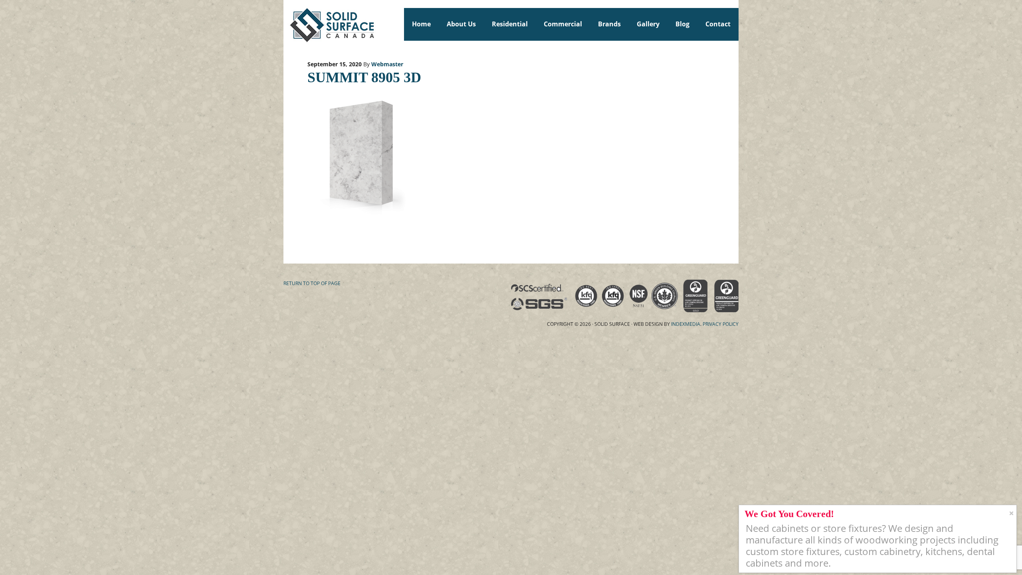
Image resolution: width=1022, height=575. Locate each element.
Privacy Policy (721, 324)
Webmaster (387, 64)
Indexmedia (685, 324)
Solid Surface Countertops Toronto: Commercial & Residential (287, 24)
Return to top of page (312, 283)
